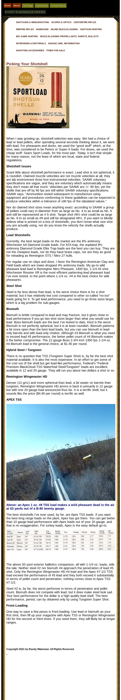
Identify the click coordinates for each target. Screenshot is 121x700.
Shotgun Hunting (91, 29)
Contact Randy (58, 5)
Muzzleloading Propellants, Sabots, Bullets (69, 36)
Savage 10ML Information (64, 43)
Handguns (42, 29)
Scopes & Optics (61, 22)
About (16, 5)
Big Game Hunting (27, 36)
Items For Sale (55, 50)
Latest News (42, 5)
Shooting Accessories (30, 50)
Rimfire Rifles (25, 29)
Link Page (28, 5)
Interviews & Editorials (31, 43)
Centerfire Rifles (85, 22)
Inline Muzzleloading (64, 29)
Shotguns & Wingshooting (32, 22)
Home (7, 5)
